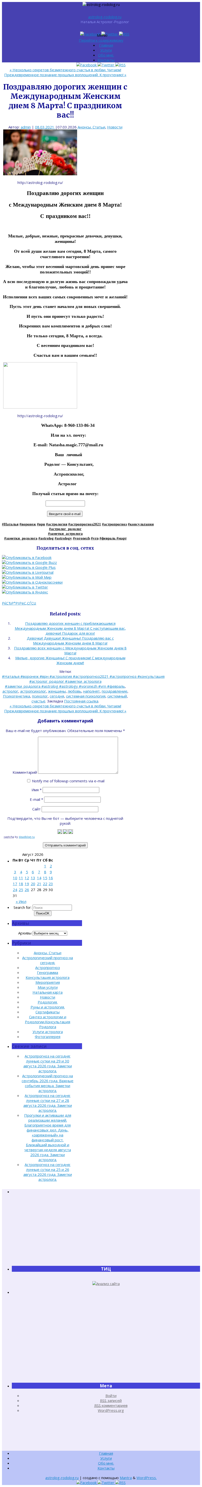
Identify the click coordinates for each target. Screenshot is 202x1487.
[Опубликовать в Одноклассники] (32, 582)
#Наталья (10, 524)
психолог (40, 696)
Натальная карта (48, 992)
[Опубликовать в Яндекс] (25, 592)
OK (43, 913)
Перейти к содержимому (101, 40)
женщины (57, 691)
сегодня (57, 696)
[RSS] (124, 34)
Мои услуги (48, 987)
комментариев (111, 1405)
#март (122, 538)
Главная (106, 45)
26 (27, 889)
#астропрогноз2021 (84, 524)
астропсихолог (33, 691)
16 (51, 877)
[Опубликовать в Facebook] (26, 557)
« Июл (21, 901)
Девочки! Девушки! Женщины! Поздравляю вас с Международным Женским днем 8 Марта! (70, 640)
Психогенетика (16, 696)
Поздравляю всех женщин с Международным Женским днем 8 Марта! (70, 650)
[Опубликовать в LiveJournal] (27, 572)
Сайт (36, 808)
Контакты (106, 59)
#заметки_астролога (65, 534)
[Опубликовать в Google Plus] (29, 567)
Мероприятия (47, 982)
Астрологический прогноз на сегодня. (47, 960)
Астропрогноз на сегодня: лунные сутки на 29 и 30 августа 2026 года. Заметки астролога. (47, 1063)
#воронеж (27, 524)
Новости (114, 127)
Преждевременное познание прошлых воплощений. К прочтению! (65, 74)
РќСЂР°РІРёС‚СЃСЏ (19, 603)
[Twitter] (110, 34)
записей (111, 1400)
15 (45, 877)
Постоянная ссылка (81, 701)
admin (26, 127)
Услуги (106, 50)
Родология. (48, 1002)
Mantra (126, 1477)
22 (45, 883)
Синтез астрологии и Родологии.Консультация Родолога (47, 1021)
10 (15, 877)
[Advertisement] (106, 1230)
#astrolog (46, 538)
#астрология (56, 524)
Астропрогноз (47, 967)
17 (15, 883)
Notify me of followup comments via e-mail (68, 780)
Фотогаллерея (47, 1036)
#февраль (108, 538)
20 (33, 883)
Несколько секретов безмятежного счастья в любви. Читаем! (65, 69)
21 (39, 883)
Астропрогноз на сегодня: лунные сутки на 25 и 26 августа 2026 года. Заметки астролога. (47, 1172)
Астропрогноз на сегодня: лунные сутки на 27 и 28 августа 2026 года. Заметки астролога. (47, 1103)
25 (21, 889)
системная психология (85, 696)
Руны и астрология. (48, 1006)
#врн (41, 524)
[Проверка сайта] (106, 1283)
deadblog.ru (27, 837)
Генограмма (47, 972)
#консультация (141, 524)
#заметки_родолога (20, 538)
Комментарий (25, 772)
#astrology (63, 538)
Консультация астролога (47, 977)
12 (27, 877)
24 (15, 889)
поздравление (114, 691)
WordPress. (146, 1477)
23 (51, 883)
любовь (74, 691)
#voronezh (81, 538)
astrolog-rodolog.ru (104, 16)
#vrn (95, 538)
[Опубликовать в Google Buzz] (29, 562)
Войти (111, 1395)
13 (33, 877)
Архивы (25, 933)
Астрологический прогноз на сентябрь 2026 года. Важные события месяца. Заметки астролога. (47, 1083)
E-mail (36, 799)
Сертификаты (47, 1011)
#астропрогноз (114, 524)
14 (39, 877)
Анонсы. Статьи (91, 127)
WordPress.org (111, 1410)
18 (21, 883)
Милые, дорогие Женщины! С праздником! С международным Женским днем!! (70, 660)
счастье (38, 701)
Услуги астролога (48, 1031)
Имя (37, 789)
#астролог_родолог (65, 529)
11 (21, 877)
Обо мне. (106, 55)
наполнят (91, 691)
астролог (10, 691)
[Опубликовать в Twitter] (25, 587)
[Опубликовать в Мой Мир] (26, 577)
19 (27, 883)
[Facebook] (90, 34)
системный (117, 696)
